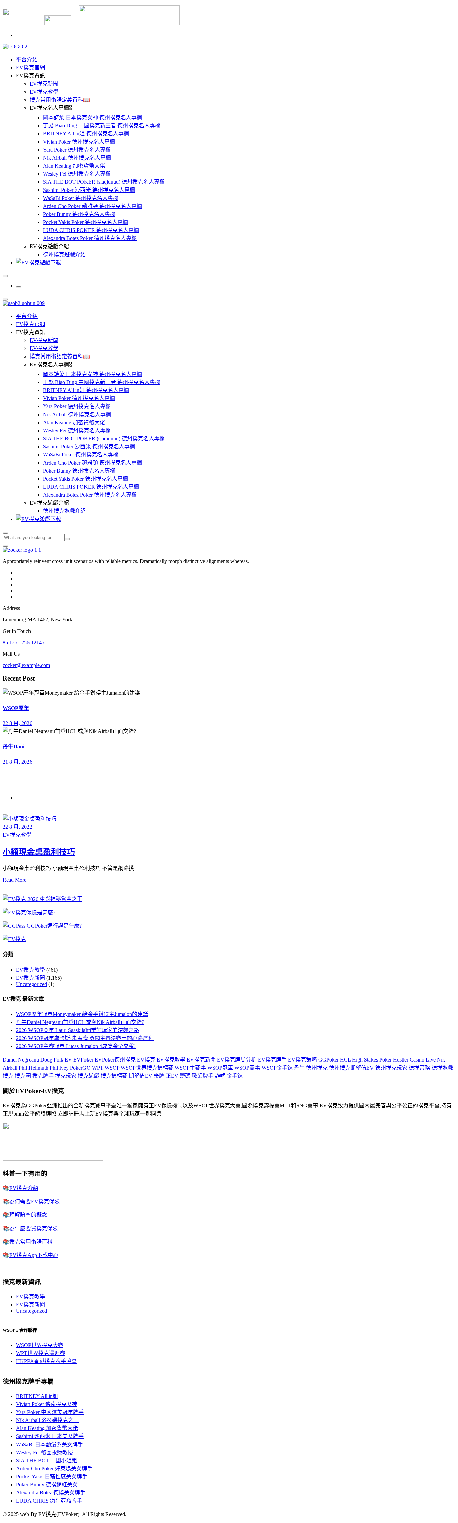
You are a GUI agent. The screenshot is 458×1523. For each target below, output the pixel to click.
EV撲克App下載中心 (33, 1255)
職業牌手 (202, 1076)
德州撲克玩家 (391, 1068)
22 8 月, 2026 (17, 723)
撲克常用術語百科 (30, 1242)
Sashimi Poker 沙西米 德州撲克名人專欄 (89, 190)
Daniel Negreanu (21, 1060)
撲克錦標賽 (114, 1076)
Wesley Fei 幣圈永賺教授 (44, 1452)
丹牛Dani (13, 746)
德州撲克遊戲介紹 (64, 254)
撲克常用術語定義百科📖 (60, 100)
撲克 (8, 1076)
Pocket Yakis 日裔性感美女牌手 (52, 1476)
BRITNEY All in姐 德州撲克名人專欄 (86, 134)
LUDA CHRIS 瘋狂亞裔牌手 (49, 1501)
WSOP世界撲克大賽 (39, 1345)
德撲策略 (419, 1068)
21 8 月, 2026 (17, 762)
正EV (172, 1076)
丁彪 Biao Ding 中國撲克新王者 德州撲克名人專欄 (101, 125)
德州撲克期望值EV (351, 1068)
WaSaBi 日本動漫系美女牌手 (49, 1444)
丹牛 (299, 1068)
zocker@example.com (26, 665)
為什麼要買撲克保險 (33, 1228)
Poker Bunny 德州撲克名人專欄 (79, 214)
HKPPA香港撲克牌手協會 (46, 1361)
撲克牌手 (43, 1076)
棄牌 (159, 1076)
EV (68, 1060)
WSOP (112, 1068)
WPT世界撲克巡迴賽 (40, 1353)
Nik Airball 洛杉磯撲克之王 (47, 1420)
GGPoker (328, 1060)
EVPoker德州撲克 (115, 1060)
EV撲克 (146, 1060)
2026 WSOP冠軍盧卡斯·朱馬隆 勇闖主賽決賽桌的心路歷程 (85, 1038)
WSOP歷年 (16, 708)
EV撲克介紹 (23, 1188)
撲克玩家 (65, 1076)
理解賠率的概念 (28, 1215)
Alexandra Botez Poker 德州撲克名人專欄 (90, 238)
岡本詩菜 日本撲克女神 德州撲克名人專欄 (92, 117)
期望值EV (140, 1076)
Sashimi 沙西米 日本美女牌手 (50, 1436)
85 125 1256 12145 (23, 642)
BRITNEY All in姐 (37, 1396)
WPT (97, 1068)
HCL (345, 1060)
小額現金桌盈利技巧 (39, 852)
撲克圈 (23, 1076)
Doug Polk (51, 1060)
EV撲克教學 (44, 92)
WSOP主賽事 (190, 1068)
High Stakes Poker (372, 1060)
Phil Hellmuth (33, 1068)
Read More (14, 880)
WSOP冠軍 (220, 1068)
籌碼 (185, 1076)
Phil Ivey (59, 1068)
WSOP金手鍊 (277, 1068)
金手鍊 (235, 1076)
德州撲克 (317, 1068)
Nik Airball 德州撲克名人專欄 (77, 158)
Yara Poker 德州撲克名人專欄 (77, 150)
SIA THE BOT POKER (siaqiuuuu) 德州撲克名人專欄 (104, 182)
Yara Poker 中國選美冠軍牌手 (50, 1412)
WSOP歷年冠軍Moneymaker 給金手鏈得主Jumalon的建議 (82, 1014)
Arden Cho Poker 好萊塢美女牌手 (54, 1468)
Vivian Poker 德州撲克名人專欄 (79, 142)
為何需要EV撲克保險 (34, 1201)
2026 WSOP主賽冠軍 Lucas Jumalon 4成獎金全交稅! (76, 1046)
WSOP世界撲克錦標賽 (147, 1068)
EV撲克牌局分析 (236, 1060)
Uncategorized (31, 984)
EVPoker (83, 1060)
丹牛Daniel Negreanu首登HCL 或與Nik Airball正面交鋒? (80, 1022)
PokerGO (80, 1068)
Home (22, 798)
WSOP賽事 (247, 1068)
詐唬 (220, 1076)
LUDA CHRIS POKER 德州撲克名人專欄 (91, 230)
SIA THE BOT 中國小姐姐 (46, 1460)
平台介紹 (27, 59)
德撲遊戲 (442, 1068)
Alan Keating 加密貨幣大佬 (74, 166)
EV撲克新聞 (44, 84)
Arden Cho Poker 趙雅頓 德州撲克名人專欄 (92, 206)
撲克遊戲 (88, 1076)
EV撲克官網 (30, 67)
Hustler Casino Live (414, 1060)
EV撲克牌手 (272, 1060)
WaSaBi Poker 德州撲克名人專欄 (80, 198)
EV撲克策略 (302, 1060)
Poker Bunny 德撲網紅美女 (47, 1484)
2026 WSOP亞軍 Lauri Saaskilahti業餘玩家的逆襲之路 (77, 1030)
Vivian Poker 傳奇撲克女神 (46, 1404)
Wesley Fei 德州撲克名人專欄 (77, 174)
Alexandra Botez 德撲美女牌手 (50, 1492)
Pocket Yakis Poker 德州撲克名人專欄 (85, 222)
